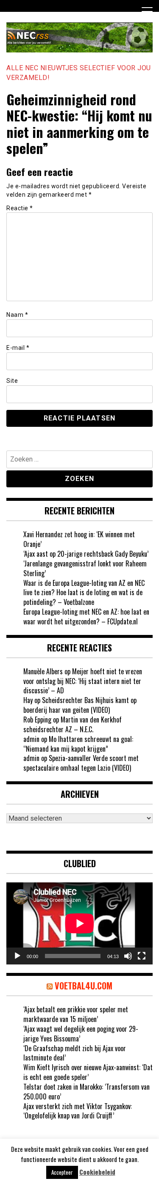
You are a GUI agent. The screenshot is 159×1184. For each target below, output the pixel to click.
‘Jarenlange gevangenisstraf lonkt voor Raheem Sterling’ (85, 568)
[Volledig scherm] (141, 956)
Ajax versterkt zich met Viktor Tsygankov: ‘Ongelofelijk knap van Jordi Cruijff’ (77, 1111)
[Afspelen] (17, 956)
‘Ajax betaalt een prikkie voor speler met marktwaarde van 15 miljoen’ (75, 1014)
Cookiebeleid (97, 1172)
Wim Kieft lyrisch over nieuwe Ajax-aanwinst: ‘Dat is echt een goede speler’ (88, 1072)
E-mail (17, 347)
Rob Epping (37, 719)
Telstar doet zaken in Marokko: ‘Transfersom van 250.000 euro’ (86, 1092)
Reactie (19, 208)
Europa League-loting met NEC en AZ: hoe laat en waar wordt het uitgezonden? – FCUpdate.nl (86, 616)
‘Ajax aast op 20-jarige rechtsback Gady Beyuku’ (85, 554)
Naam (17, 314)
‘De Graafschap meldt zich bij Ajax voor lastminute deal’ (74, 1053)
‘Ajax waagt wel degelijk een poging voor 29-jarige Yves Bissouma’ (80, 1034)
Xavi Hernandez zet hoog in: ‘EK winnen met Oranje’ (79, 539)
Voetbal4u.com (83, 985)
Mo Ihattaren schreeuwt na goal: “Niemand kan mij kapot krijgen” (78, 744)
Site (12, 380)
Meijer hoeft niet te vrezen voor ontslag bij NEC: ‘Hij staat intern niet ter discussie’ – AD (82, 681)
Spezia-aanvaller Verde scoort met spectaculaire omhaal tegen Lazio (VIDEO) (81, 763)
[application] (79, 923)
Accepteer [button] (62, 1172)
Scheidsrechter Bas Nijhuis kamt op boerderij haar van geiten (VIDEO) (80, 705)
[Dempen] (128, 956)
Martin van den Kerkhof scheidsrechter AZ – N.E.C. (72, 724)
